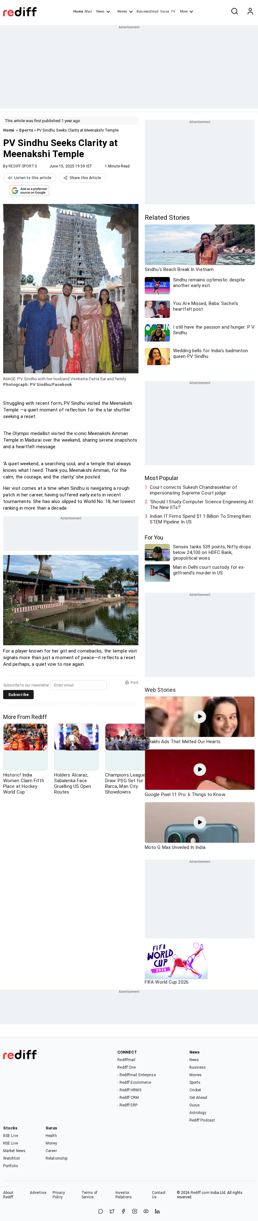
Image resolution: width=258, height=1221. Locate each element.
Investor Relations (123, 1194)
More (184, 11)
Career (51, 1151)
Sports (26, 130)
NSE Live (10, 1143)
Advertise (38, 1192)
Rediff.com (200, 1192)
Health (51, 1135)
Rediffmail (126, 1060)
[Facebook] (123, 1212)
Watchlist (11, 1158)
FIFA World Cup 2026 (166, 982)
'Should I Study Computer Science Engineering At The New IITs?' (201, 504)
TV (173, 11)
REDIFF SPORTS (22, 166)
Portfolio (10, 1166)
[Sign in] (250, 12)
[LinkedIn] (157, 1212)
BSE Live (10, 1135)
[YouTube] (146, 1212)
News (100, 11)
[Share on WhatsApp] (100, 1212)
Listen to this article (32, 178)
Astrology (197, 1113)
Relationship (56, 1158)
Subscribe (18, 694)
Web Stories (160, 690)
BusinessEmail (148, 11)
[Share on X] (112, 1212)
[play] (200, 716)
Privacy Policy (59, 1194)
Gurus (165, 11)
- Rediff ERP (127, 1105)
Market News (14, 1151)
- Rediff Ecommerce (134, 1082)
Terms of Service (89, 1194)
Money (122, 11)
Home (78, 11)
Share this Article (85, 178)
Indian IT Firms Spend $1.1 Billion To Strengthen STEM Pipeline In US (200, 519)
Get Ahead (198, 1097)
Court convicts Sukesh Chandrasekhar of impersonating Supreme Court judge (193, 490)
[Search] (234, 12)
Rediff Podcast (202, 1120)
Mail (88, 11)
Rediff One (126, 1067)
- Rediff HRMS (129, 1090)
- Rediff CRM (128, 1097)
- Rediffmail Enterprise (136, 1075)
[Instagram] (134, 1212)
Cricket (195, 1090)
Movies (195, 1075)
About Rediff (8, 1194)
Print (134, 683)
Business (197, 1067)
